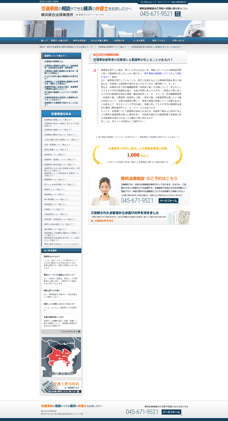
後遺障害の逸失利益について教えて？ (60, 164)
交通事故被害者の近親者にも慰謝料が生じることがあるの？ (61, 98)
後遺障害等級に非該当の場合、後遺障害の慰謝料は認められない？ (61, 88)
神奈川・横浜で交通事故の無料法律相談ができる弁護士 (63, 47)
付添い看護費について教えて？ (57, 145)
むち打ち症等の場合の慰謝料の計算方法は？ (61, 77)
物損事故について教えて (54, 194)
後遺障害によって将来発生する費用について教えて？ (62, 174)
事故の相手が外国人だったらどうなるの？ (62, 244)
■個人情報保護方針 (179, 2)
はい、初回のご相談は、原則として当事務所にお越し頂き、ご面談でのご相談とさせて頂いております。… (60, 281)
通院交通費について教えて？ (56, 150)
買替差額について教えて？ (55, 204)
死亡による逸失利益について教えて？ (60, 184)
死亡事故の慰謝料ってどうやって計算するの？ (61, 93)
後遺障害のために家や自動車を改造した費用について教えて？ (62, 169)
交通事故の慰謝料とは (54, 61)
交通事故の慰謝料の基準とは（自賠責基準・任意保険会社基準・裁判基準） (61, 67)
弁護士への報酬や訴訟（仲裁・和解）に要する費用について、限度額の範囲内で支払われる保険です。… (60, 323)
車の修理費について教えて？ (56, 199)
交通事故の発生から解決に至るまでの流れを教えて (62, 124)
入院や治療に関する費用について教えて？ (62, 140)
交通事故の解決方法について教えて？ (60, 135)
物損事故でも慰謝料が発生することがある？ (61, 104)
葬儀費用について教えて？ (55, 179)
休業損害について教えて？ (55, 155)
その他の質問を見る (69, 331)
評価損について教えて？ (54, 209)
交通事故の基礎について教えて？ (58, 120)
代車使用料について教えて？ (56, 214)
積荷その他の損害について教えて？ (59, 224)
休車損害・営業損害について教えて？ (60, 219)
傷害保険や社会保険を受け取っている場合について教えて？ (62, 239)
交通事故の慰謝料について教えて (112, 47)
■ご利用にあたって (148, 2)
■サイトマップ (164, 2)
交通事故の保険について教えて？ (58, 130)
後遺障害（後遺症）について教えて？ (60, 159)
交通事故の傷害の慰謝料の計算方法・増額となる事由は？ (61, 72)
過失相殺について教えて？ (55, 229)
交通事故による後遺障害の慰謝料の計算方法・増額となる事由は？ (61, 83)
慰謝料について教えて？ (54, 189)
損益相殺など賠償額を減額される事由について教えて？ (62, 234)
